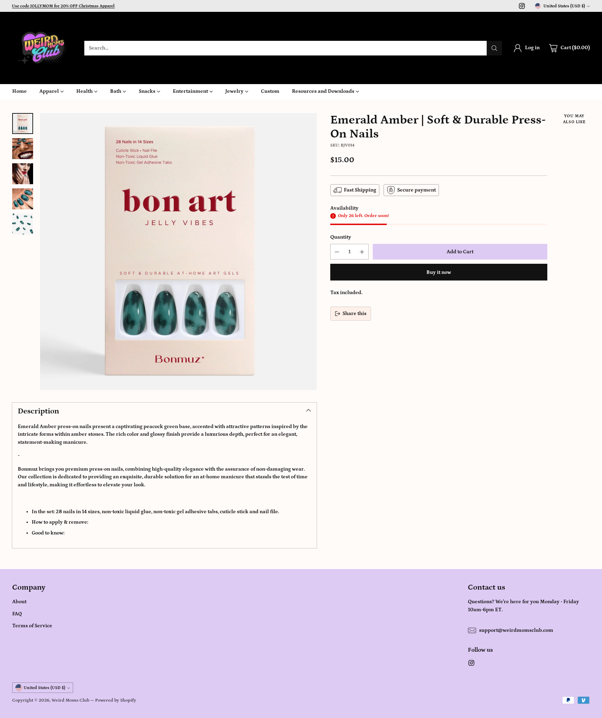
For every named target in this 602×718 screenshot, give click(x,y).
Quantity (340, 237)
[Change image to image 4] (22, 198)
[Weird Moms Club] (42, 47)
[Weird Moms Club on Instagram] (521, 7)
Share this (354, 313)
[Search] (494, 48)
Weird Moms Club (70, 700)
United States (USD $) (564, 5)
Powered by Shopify (115, 700)
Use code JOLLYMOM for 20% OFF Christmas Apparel (63, 5)
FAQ (17, 614)
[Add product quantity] (362, 251)
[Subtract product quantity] (337, 251)
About (19, 602)
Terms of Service (32, 626)
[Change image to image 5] (22, 224)
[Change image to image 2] (22, 148)
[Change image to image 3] (22, 173)
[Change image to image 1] (22, 123)
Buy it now (438, 272)
